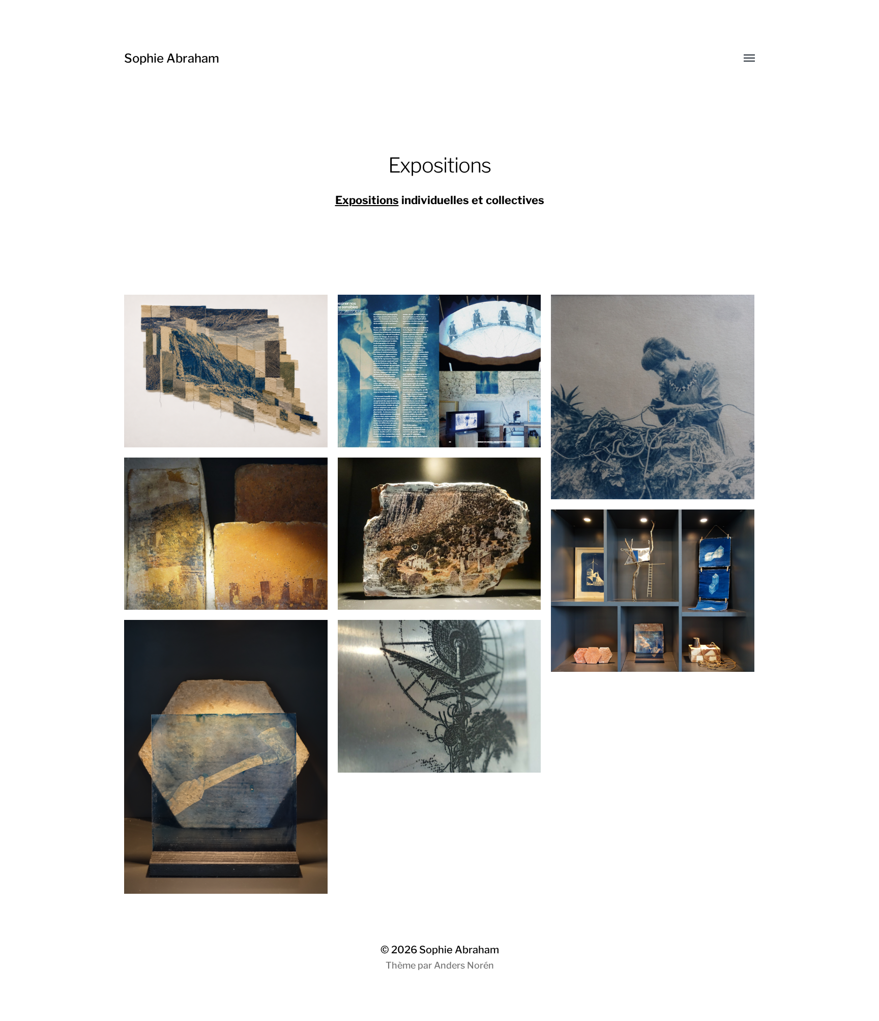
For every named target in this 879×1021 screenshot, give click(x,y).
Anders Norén (464, 965)
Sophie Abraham (171, 58)
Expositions (367, 200)
